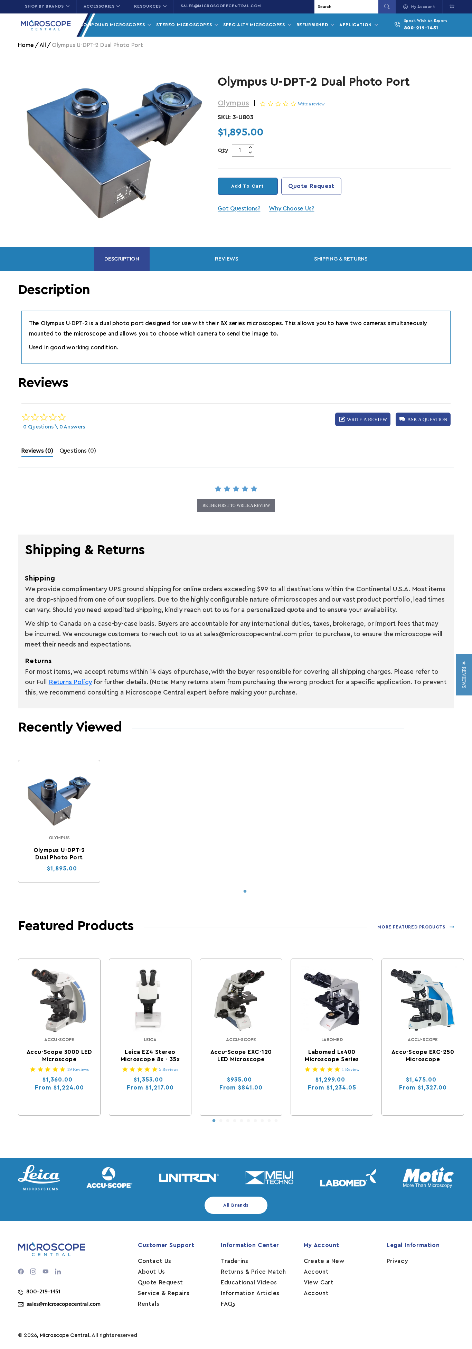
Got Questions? (239, 208)
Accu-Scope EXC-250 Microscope (422, 1055)
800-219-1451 (421, 28)
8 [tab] (262, 1120)
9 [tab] (269, 1120)
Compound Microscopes (113, 24)
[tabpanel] (59, 821)
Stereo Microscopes (184, 24)
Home (26, 45)
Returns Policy (70, 682)
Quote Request (311, 186)
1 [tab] (245, 891)
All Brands (236, 1205)
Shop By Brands (44, 6)
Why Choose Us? (291, 208)
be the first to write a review (236, 505)
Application (356, 24)
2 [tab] (220, 1120)
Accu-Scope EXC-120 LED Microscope (241, 1055)
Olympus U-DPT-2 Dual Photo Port (59, 853)
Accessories (99, 6)
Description (121, 259)
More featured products (411, 927)
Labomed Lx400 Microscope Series (332, 1055)
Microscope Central (64, 1335)
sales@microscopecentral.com (221, 6)
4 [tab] (234, 1120)
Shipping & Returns (341, 259)
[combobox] (347, 6)
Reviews (226, 259)
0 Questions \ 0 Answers (54, 427)
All (42, 45)
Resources (147, 6)
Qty (223, 150)
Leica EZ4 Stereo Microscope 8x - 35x (150, 1055)
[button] (450, 6)
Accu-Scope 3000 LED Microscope (59, 1055)
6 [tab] (248, 1120)
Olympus (233, 103)
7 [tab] (255, 1120)
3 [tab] (227, 1120)
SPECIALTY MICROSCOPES (254, 24)
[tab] (37, 452)
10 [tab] (276, 1120)
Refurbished (313, 24)
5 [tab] (241, 1120)
